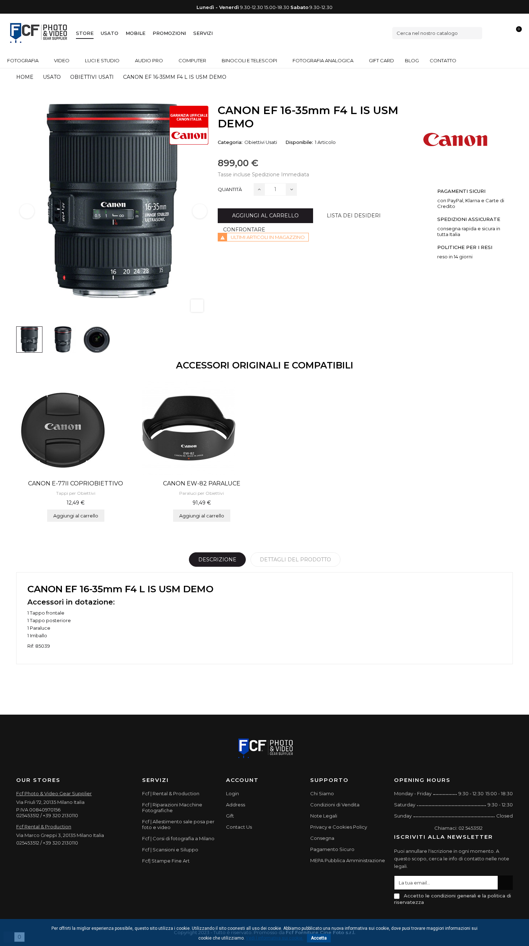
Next (200, 211)
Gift (230, 816)
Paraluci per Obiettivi (201, 493)
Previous (27, 211)
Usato (109, 33)
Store (85, 33)
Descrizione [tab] (217, 559)
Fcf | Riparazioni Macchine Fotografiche (172, 807)
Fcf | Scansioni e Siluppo (170, 849)
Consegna (322, 838)
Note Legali (323, 816)
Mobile (135, 33)
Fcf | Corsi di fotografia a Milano (178, 838)
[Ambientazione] (491, 33)
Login (232, 793)
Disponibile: (299, 142)
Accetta (319, 938)
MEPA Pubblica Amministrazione (347, 860)
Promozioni (169, 33)
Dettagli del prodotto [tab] (295, 559)
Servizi (203, 33)
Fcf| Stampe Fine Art (166, 861)
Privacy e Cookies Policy (338, 827)
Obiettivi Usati (260, 142)
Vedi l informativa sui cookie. (274, 938)
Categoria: (230, 142)
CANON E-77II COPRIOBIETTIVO (75, 483)
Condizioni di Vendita (335, 804)
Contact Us (239, 827)
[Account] (504, 33)
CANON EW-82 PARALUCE (201, 483)
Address (235, 804)
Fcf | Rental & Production (170, 793)
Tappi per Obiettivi (75, 493)
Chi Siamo (322, 793)
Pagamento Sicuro (332, 849)
